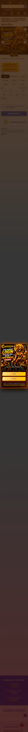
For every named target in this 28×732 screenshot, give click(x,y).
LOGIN (14, 374)
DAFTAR (14, 378)
